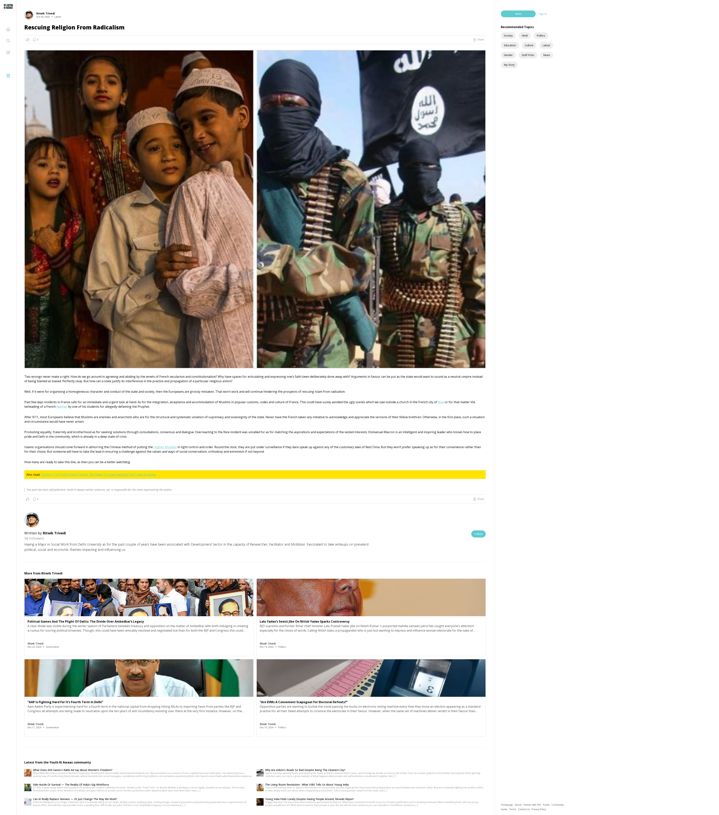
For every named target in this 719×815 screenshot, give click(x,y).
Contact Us (524, 809)
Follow (478, 534)
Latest (546, 45)
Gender (508, 55)
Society (508, 35)
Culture (529, 45)
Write (518, 14)
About (518, 804)
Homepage (507, 804)
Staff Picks (528, 55)
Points (546, 804)
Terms (513, 809)
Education (510, 45)
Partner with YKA (532, 804)
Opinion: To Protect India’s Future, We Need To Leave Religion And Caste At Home (98, 475)
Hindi (525, 35)
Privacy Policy (539, 809)
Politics (541, 35)
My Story (509, 65)
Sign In (543, 14)
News (546, 55)
